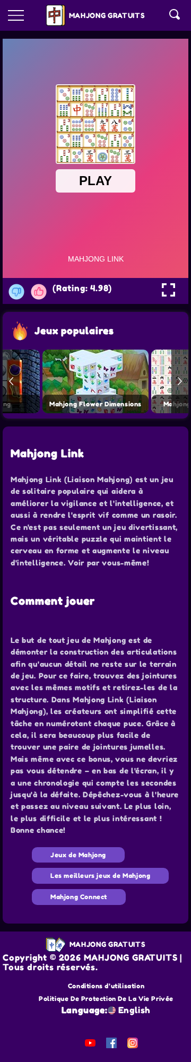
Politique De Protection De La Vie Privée (106, 999)
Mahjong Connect (78, 897)
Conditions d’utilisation (106, 986)
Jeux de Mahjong (78, 855)
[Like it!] (38, 291)
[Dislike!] (16, 291)
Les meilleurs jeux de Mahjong (100, 876)
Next (179, 381)
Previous (11, 381)
